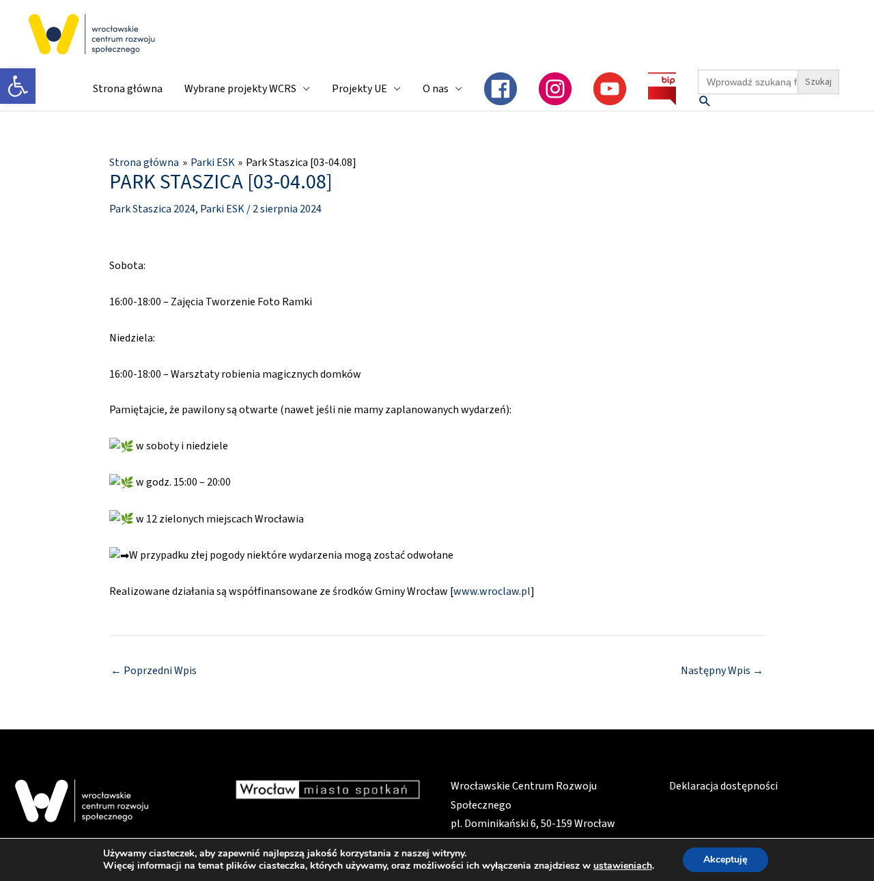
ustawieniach (622, 866)
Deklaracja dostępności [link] (723, 786)
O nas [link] (436, 88)
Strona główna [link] (128, 88)
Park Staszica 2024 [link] (152, 208)
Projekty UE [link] (359, 88)
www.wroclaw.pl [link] (492, 591)
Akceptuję (725, 859)
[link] (18, 86)
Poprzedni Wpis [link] (154, 670)
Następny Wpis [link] (722, 670)
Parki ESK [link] (222, 208)
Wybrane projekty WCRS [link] (240, 88)
